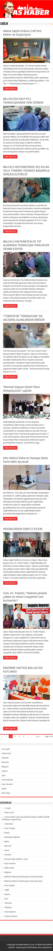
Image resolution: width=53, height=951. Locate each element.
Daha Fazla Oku (10, 89)
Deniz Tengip (9, 828)
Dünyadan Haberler (12, 837)
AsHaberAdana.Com (25, 944)
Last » (38, 736)
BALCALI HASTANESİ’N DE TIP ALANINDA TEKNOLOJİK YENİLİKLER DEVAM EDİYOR (26, 245)
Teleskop (8, 907)
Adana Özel (6, 753)
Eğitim (6, 841)
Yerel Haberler (7, 780)
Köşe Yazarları (7, 784)
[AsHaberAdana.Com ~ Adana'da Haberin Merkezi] (26, 9)
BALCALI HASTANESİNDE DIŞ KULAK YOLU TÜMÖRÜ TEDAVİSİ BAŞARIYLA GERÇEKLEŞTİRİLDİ (26, 170)
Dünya (6, 833)
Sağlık (6, 890)
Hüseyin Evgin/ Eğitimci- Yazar (16, 859)
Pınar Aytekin (9, 885)
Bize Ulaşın (6, 793)
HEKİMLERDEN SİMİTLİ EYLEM (22, 529)
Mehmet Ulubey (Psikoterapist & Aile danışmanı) (23, 877)
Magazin (5, 767)
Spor (4, 775)
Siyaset (4, 771)
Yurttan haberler (11, 916)
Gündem (5, 758)
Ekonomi (5, 762)
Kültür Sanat (9, 868)
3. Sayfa (7, 808)
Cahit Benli (8, 824)
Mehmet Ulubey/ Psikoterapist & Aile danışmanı (23, 881)
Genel (6, 850)
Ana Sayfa (6, 749)
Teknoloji (8, 903)
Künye (4, 789)
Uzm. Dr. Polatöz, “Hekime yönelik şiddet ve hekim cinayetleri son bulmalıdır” (25, 596)
